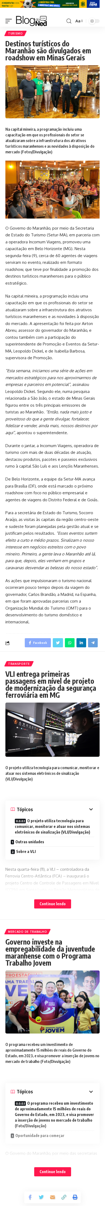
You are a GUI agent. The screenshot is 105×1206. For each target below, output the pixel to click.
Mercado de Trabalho (27, 931)
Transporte (19, 663)
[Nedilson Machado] (31, 21)
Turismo (15, 33)
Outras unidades (29, 841)
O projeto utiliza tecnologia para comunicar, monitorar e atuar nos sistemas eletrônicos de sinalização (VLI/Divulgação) (52, 826)
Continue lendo (53, 903)
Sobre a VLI (26, 851)
